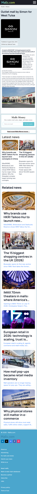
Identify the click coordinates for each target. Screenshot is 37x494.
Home (2, 6)
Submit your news (6, 459)
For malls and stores (7, 456)
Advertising (4, 452)
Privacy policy (5, 487)
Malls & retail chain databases (10, 471)
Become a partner (6, 475)
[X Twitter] (6, 441)
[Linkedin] (2, 441)
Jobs (2, 481)
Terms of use (5, 490)
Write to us (4, 462)
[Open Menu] (34, 2)
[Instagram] (18, 441)
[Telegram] (10, 441)
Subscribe (4, 478)
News (7, 6)
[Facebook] (14, 441)
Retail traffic (5, 468)
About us (4, 449)
